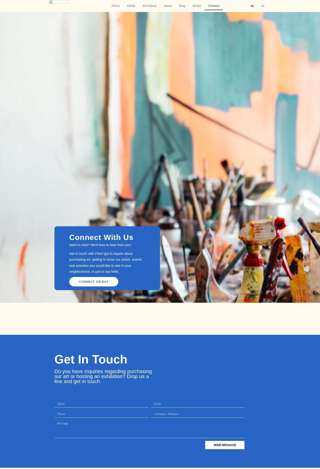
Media (197, 5)
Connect (213, 5)
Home (116, 5)
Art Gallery (149, 5)
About (168, 5)
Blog (182, 5)
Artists (131, 5)
